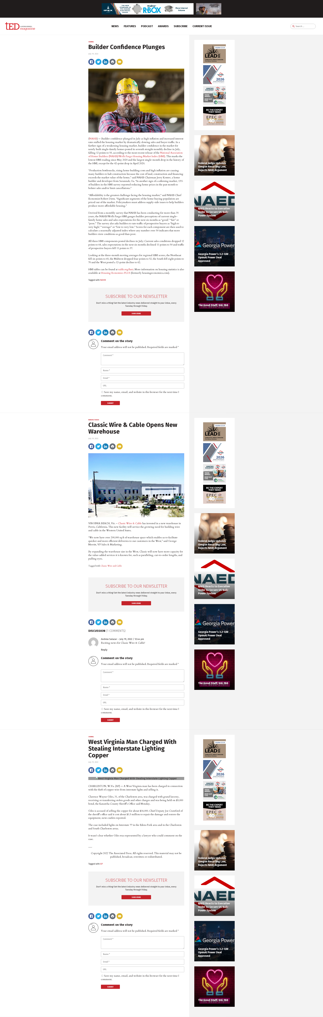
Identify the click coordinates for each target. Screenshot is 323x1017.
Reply (104, 649)
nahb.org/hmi (125, 269)
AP (101, 864)
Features (130, 26)
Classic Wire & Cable (130, 523)
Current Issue (202, 26)
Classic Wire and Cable (111, 566)
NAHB (93, 138)
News (115, 26)
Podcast (147, 26)
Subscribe (180, 26)
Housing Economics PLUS (116, 273)
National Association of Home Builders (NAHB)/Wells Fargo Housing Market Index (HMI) (135, 154)
